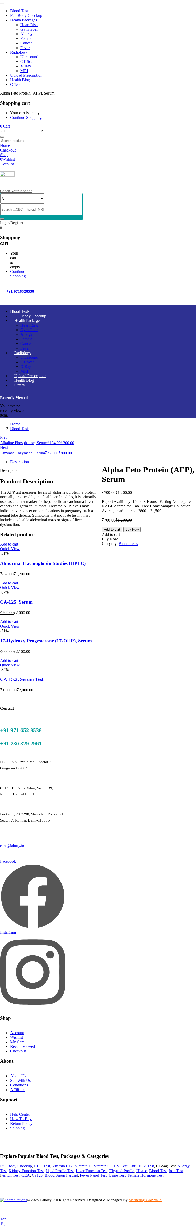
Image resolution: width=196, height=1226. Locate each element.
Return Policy (21, 1123)
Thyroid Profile (121, 1171)
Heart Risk (29, 24)
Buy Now (132, 529)
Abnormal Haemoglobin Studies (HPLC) (43, 563)
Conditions (19, 1085)
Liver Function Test (91, 1171)
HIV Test (119, 1166)
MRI (24, 70)
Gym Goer (29, 29)
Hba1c (141, 1171)
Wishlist (16, 1037)
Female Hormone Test (145, 1175)
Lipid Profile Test (60, 1171)
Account (17, 1033)
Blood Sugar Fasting (61, 1175)
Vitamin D (83, 1166)
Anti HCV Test (141, 1166)
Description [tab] (19, 462)
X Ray (25, 66)
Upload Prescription (26, 75)
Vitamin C (102, 1166)
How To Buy (21, 1119)
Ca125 (37, 1175)
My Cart (17, 1042)
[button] (5, 126)
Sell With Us (20, 1080)
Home (15, 424)
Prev (3, 437)
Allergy (26, 34)
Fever (25, 47)
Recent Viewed (22, 1046)
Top (3, 1219)
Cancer (26, 43)
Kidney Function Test (26, 1171)
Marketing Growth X (145, 1200)
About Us (18, 1076)
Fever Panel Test (93, 1175)
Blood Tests (19, 11)
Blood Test (158, 1171)
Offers (15, 84)
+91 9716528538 (20, 291)
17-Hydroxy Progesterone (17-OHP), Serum (46, 640)
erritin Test (10, 1175)
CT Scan (27, 61)
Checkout (18, 1051)
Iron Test (176, 1171)
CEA (25, 1175)
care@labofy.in (12, 845)
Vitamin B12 (62, 1166)
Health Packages (23, 20)
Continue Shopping (26, 117)
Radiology (18, 52)
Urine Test (117, 1175)
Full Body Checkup (26, 15)
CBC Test (42, 1166)
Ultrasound (29, 57)
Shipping (17, 1128)
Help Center (20, 1114)
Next (4, 447)
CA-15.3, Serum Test (21, 679)
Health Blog (20, 80)
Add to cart (112, 529)
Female (26, 38)
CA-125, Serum (16, 602)
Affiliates (17, 1090)
